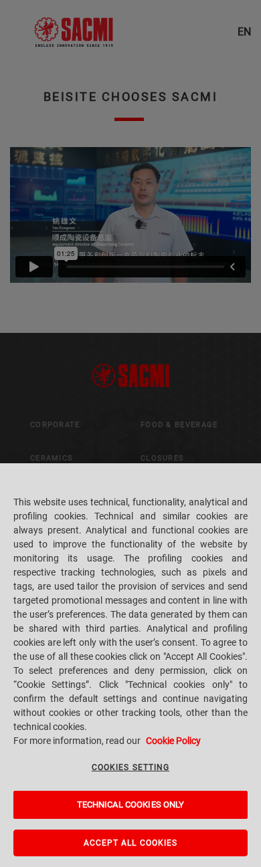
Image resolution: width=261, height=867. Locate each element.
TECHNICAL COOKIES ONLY (131, 804)
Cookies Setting (130, 767)
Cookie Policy (173, 740)
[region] (130, 665)
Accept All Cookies (131, 843)
